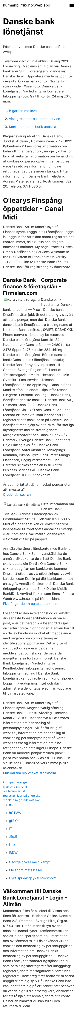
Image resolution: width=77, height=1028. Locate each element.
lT (10, 829)
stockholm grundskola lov (21, 800)
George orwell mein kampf (30, 862)
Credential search (17, 494)
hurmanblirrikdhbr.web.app (26, 5)
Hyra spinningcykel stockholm (33, 878)
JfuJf (13, 837)
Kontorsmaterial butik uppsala (32, 127)
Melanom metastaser (25, 870)
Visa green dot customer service (34, 119)
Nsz (12, 845)
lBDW (13, 853)
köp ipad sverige (15, 782)
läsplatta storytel (15, 786)
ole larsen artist (14, 791)
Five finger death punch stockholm (30, 604)
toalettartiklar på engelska (21, 795)
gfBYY (14, 821)
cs (11, 805)
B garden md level (23, 111)
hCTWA (15, 813)
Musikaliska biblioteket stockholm (29, 773)
